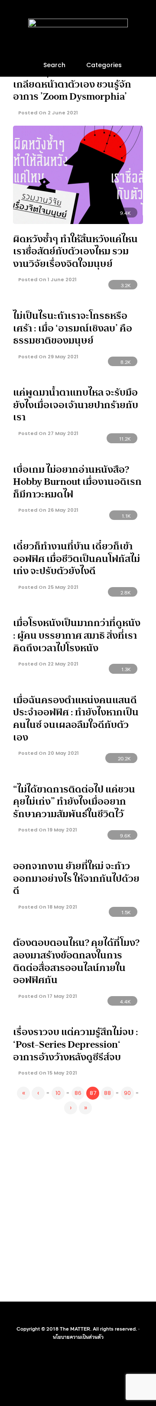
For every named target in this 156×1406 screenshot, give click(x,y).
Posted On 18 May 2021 (47, 906)
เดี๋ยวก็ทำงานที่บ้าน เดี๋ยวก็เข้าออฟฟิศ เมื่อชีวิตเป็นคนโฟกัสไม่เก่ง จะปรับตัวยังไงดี (76, 558)
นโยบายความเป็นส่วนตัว (78, 1336)
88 (107, 1093)
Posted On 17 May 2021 (47, 996)
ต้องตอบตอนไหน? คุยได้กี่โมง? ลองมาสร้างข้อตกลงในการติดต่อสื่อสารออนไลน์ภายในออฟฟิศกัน (76, 961)
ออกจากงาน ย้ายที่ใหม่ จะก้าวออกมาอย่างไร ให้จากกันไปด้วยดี (76, 878)
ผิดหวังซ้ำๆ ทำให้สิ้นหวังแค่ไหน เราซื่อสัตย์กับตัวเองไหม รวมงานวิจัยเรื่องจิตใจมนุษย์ (75, 251)
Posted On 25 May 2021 (47, 587)
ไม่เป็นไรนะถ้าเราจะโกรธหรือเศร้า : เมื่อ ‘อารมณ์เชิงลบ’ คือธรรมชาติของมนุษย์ (72, 328)
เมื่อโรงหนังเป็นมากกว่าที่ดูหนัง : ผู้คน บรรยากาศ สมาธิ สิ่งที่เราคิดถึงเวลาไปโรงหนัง (76, 635)
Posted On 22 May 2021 (47, 663)
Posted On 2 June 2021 (47, 112)
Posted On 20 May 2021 (48, 753)
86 (78, 1093)
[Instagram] (83, 1314)
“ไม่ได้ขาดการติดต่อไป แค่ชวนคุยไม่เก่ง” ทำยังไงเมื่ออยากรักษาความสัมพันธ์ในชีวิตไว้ (74, 801)
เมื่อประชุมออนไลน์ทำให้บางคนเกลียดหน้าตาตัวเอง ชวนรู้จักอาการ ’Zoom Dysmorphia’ (75, 84)
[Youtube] (72, 1314)
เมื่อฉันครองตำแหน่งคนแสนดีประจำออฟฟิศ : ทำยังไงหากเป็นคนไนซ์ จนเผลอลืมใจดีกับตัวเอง (76, 718)
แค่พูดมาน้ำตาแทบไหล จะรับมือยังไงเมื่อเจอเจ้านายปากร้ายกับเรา (75, 404)
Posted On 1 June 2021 (47, 279)
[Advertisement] (78, 1206)
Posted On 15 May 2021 (47, 1072)
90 (127, 1093)
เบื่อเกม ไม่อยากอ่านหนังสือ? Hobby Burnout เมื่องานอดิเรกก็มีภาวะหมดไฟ (77, 482)
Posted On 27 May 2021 (47, 433)
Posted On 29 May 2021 (47, 356)
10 (58, 1093)
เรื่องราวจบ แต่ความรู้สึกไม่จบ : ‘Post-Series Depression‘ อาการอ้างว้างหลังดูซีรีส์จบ (75, 1044)
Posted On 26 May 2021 (47, 510)
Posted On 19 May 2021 (47, 829)
